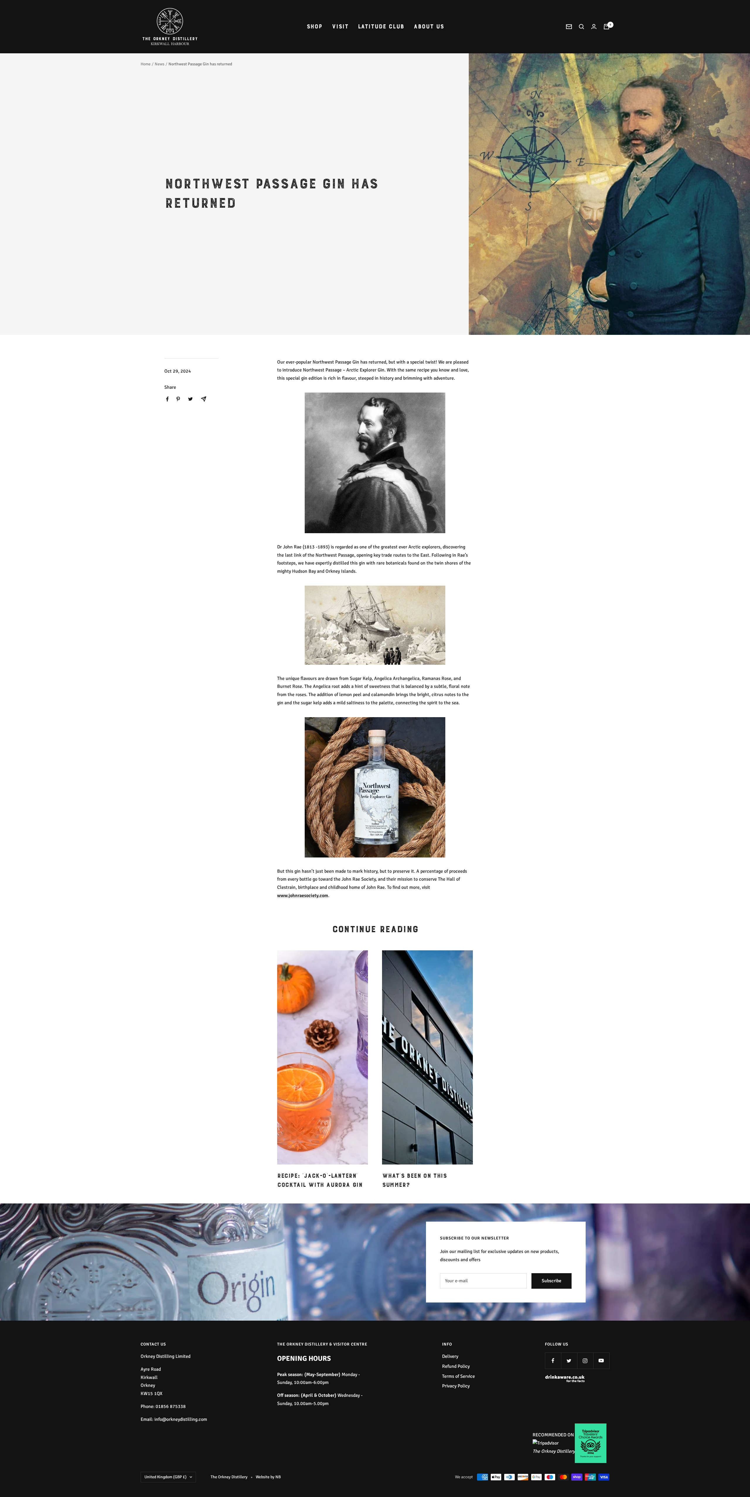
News (159, 64)
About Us (428, 26)
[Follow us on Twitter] (569, 1361)
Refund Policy (456, 1366)
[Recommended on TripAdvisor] (546, 1443)
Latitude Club (381, 26)
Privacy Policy (456, 1386)
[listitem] (167, 399)
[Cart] (606, 26)
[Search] (581, 26)
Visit (340, 26)
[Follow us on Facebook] (553, 1361)
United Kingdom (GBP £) (165, 1476)
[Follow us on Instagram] (585, 1361)
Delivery (450, 1356)
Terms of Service (458, 1376)
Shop (314, 26)
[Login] (593, 26)
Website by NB (268, 1476)
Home (146, 64)
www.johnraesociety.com (302, 895)
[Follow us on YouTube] (601, 1361)
